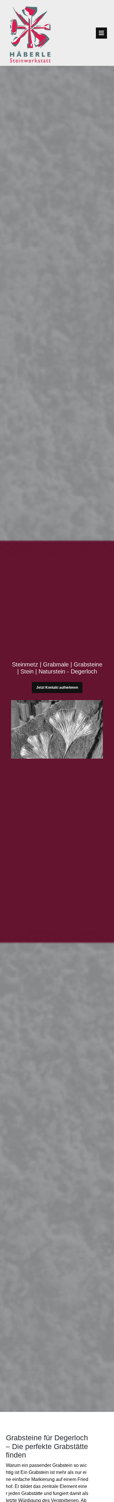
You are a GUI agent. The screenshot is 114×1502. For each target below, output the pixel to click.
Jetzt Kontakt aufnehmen (57, 687)
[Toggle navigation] (101, 33)
